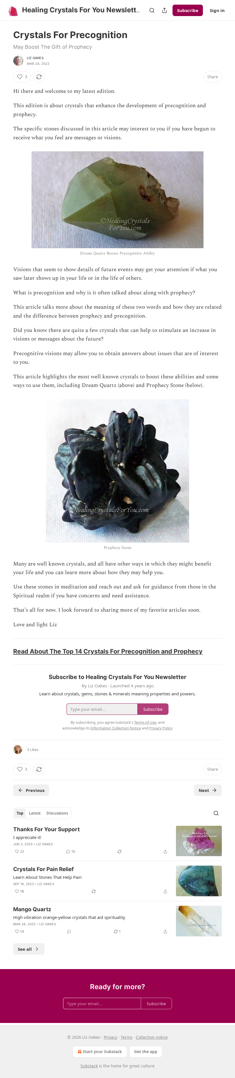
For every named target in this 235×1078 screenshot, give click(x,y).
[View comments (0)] (69, 931)
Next (204, 790)
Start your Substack (102, 1051)
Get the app (145, 1051)
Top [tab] (20, 813)
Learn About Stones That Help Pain (47, 877)
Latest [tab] (35, 813)
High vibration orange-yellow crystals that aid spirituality (69, 917)
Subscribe (187, 10)
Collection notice (152, 1037)
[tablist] (42, 813)
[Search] (152, 10)
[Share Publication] (164, 10)
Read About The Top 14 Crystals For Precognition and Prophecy (108, 651)
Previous (35, 790)
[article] (117, 841)
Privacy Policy (160, 728)
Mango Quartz (32, 909)
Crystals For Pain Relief (43, 869)
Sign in (217, 10)
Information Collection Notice (116, 728)
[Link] (5, 651)
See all (25, 949)
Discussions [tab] (57, 813)
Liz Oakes (35, 58)
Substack (89, 1066)
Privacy (110, 1037)
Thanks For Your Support (46, 829)
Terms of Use (145, 722)
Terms (126, 1037)
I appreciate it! (27, 837)
